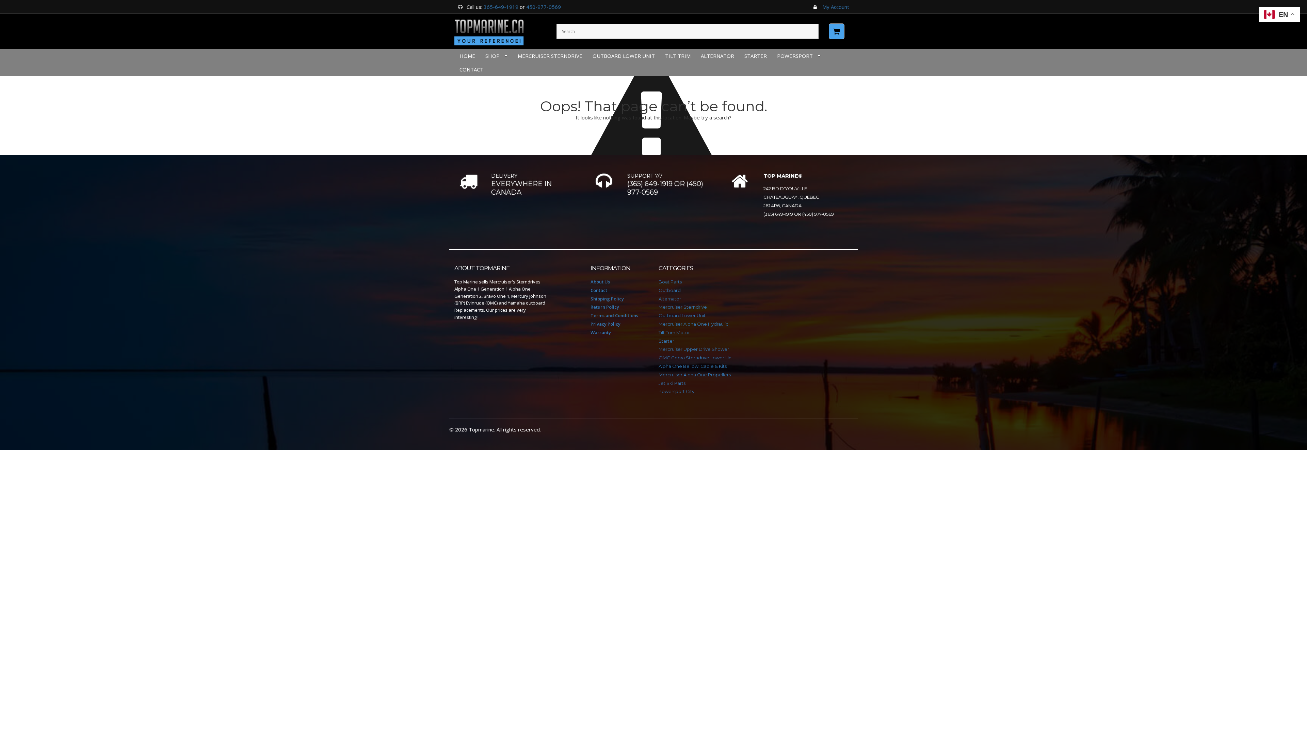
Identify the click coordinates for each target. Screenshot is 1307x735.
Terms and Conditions (614, 315)
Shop (492, 55)
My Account (835, 6)
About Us (600, 282)
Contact (599, 290)
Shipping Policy (607, 299)
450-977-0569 (543, 6)
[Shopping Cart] (836, 31)
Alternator (717, 55)
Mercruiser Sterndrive (550, 55)
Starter (755, 55)
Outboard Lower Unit (624, 55)
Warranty (601, 332)
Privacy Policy (605, 324)
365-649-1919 (501, 6)
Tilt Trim (678, 55)
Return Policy (605, 307)
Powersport (795, 55)
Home (467, 55)
